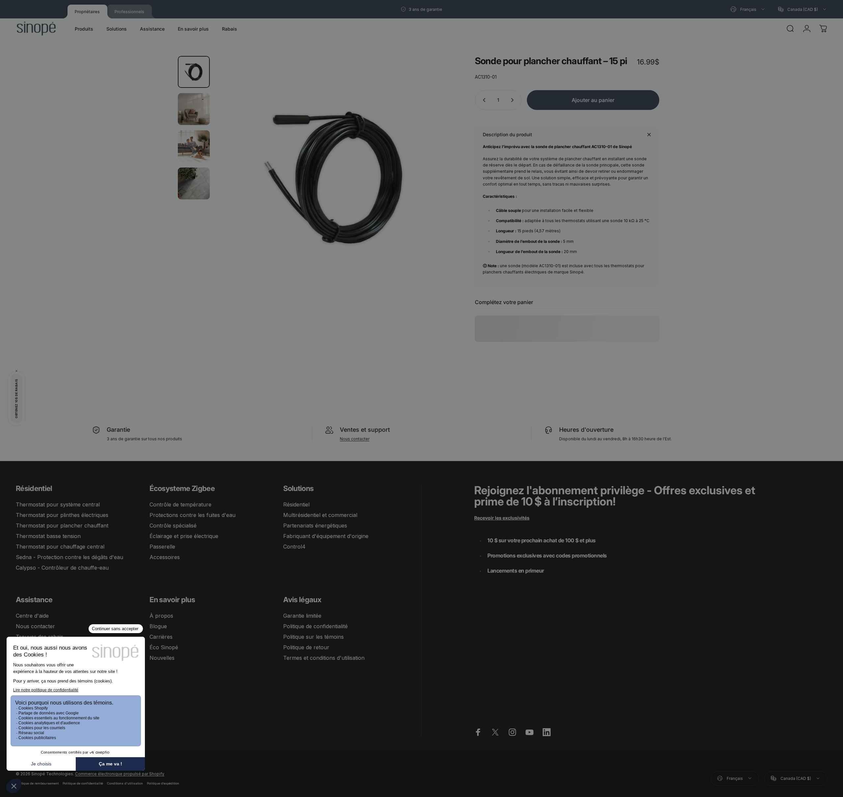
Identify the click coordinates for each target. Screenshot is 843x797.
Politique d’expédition (163, 783)
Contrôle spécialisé (173, 525)
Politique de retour (306, 647)
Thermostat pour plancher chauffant (62, 525)
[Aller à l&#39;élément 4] (194, 183)
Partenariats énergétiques (315, 525)
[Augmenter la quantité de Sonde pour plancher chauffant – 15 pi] (513, 100)
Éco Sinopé (164, 647)
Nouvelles (162, 658)
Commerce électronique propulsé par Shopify (119, 773)
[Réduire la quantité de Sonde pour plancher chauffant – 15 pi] (482, 100)
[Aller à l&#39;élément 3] (194, 146)
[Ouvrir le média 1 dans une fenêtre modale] (336, 177)
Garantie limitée (302, 615)
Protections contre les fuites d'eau (192, 515)
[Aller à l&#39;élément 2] (194, 109)
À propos (161, 615)
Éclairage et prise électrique (184, 536)
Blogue (158, 626)
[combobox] (748, 9)
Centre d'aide (32, 615)
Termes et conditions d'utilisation (324, 658)
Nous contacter (354, 438)
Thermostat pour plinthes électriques (62, 515)
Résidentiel (296, 504)
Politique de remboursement (37, 783)
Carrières (161, 636)
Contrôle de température (180, 504)
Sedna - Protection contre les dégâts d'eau (69, 557)
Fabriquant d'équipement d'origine (325, 536)
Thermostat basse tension (48, 536)
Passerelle (162, 546)
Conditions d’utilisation (125, 783)
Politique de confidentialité (315, 626)
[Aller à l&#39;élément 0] (194, 72)
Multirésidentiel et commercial (320, 515)
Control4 (294, 546)
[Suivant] (441, 193)
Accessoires (165, 557)
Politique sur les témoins (313, 636)
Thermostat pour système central (58, 504)
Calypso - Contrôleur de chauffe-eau (62, 567)
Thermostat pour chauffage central (60, 546)
